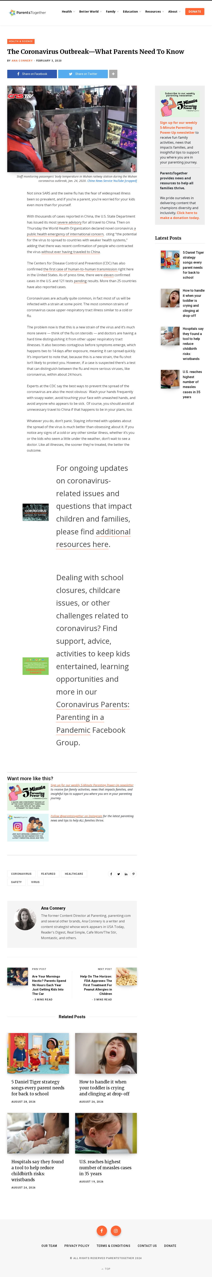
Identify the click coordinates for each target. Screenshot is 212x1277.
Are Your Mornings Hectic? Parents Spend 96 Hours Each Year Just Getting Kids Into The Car (49, 985)
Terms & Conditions (113, 1245)
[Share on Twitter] (11, 215)
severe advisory (69, 222)
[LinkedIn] (126, 874)
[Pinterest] (133, 874)
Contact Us (147, 1245)
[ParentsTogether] (27, 13)
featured (48, 873)
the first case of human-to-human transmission (80, 269)
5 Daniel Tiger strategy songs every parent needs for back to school (37, 1087)
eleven (109, 275)
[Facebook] (102, 1231)
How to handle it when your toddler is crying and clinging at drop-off (104, 1087)
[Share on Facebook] (11, 204)
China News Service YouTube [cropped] (112, 181)
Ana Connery (22, 60)
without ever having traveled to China (70, 252)
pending (80, 281)
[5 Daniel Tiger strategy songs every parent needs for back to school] (38, 1053)
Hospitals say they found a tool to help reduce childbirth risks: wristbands (193, 344)
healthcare (74, 873)
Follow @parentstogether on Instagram (76, 816)
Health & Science (21, 41)
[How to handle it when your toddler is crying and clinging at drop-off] (106, 1053)
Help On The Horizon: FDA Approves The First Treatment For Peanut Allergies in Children (96, 985)
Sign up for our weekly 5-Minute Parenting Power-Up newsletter (92, 785)
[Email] (11, 226)
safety (16, 882)
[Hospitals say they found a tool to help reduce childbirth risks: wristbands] (38, 1133)
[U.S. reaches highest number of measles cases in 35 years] (106, 1133)
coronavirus (21, 873)
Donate (170, 1245)
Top (107, 1269)
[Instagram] (116, 1231)
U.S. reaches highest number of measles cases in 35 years (105, 1167)
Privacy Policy (76, 1245)
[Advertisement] (180, 474)
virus (35, 882)
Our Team (49, 1245)
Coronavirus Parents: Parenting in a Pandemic (93, 717)
